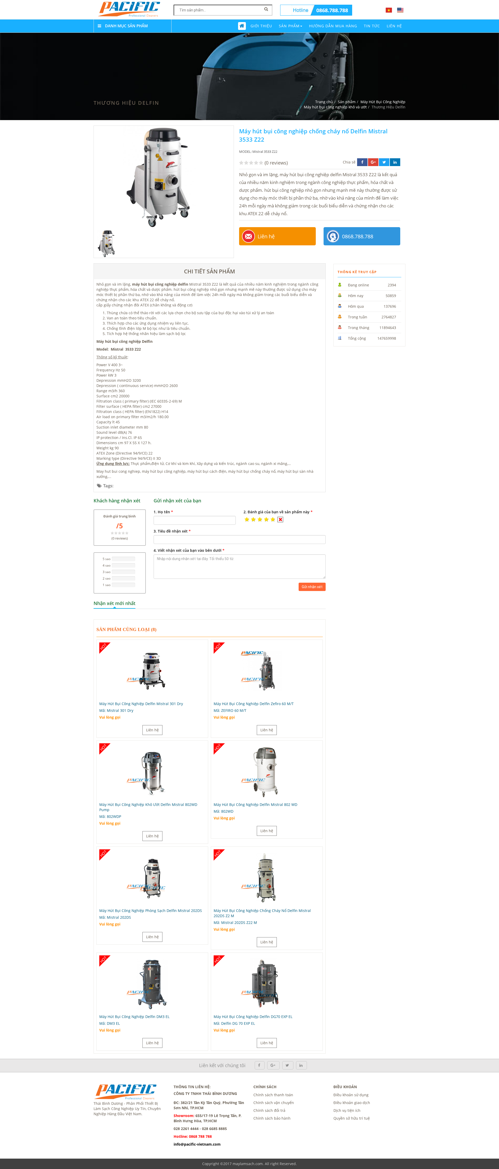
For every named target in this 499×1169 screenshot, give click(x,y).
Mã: (116, 710)
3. (172, 531)
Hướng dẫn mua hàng (333, 25)
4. (189, 550)
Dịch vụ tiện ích (346, 1110)
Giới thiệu (261, 25)
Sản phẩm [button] (289, 25)
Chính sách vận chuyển (273, 1102)
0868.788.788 (332, 10)
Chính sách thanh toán (273, 1094)
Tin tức (372, 25)
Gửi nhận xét (312, 587)
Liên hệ (266, 236)
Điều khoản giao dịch (351, 1102)
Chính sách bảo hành (272, 1118)
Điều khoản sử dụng (351, 1094)
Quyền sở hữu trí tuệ (351, 1118)
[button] (247, 519)
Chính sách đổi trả (269, 1110)
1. (163, 511)
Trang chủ (324, 101)
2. (278, 511)
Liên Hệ (394, 25)
